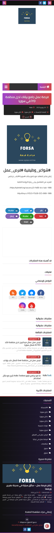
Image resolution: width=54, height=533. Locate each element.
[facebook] (40, 3)
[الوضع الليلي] (47, 526)
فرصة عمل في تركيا (40, 439)
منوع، (46, 453)
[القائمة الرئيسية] (6, 86)
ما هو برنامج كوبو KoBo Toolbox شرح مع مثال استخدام (22, 377)
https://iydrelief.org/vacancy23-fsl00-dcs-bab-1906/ (30, 187)
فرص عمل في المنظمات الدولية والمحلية (27, 525)
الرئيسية (43, 87)
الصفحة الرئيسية (41, 112)
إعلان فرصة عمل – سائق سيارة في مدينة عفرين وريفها (28, 487)
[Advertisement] (27, 53)
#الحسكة (44, 407)
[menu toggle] (49, 3)
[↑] (27, 519)
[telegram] (44, 3)
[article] (27, 236)
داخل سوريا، (17, 112)
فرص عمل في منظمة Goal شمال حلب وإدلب (22, 360)
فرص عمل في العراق (40, 434)
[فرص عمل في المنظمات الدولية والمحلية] (27, 16)
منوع (46, 448)
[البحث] (4, 3)
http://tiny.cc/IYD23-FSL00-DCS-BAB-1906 (34, 193)
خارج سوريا (44, 412)
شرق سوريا (43, 430)
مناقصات (44, 443)
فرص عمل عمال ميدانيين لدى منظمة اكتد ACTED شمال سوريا (23, 343)
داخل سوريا (27, 112)
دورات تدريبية (43, 425)
